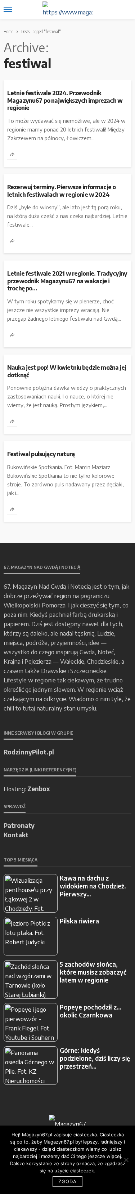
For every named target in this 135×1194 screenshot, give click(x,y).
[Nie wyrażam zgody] (126, 1159)
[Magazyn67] (67, 1123)
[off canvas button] (8, 9)
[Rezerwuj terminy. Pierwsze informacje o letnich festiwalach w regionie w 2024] (67, 177)
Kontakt (16, 835)
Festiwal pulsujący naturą (41, 454)
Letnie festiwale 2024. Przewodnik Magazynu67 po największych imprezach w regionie (64, 100)
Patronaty (19, 825)
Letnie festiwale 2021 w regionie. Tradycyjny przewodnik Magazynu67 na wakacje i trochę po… (67, 281)
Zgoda (67, 1181)
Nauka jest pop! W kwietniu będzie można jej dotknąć (66, 371)
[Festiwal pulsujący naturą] (67, 444)
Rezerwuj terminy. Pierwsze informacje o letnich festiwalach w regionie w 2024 (61, 190)
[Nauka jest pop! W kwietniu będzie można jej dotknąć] (67, 357)
